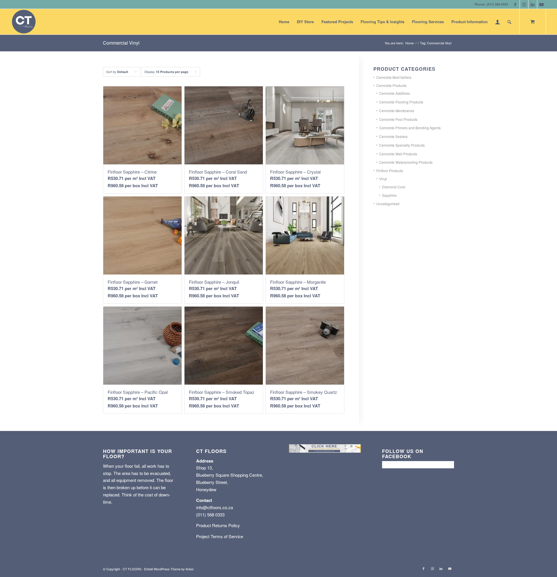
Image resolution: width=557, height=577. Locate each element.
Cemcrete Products (391, 85)
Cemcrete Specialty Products (402, 145)
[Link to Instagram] (524, 4)
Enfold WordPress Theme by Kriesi (168, 569)
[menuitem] (284, 21)
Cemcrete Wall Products (398, 153)
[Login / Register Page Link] (497, 21)
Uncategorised (387, 203)
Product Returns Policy (218, 525)
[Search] (509, 21)
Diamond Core (393, 186)
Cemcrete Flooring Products (401, 101)
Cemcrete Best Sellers (393, 77)
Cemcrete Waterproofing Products (406, 162)
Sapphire (389, 195)
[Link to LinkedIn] (533, 4)
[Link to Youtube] (541, 4)
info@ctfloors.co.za (214, 507)
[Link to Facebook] (515, 4)
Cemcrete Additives (394, 93)
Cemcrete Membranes (396, 110)
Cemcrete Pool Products (398, 119)
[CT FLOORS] (24, 21)
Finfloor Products (389, 170)
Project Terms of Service (219, 536)
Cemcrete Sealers (393, 136)
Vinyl (383, 178)
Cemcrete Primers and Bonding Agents (410, 127)
